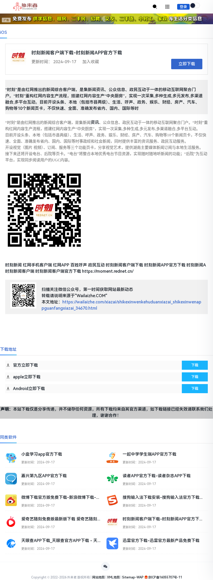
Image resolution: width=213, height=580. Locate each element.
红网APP (61, 265)
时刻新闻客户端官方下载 (58, 271)
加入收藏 (90, 61)
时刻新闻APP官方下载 (164, 265)
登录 (183, 7)
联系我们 (200, 409)
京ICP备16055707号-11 (165, 577)
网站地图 (98, 577)
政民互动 (96, 265)
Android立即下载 (29, 388)
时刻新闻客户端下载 (124, 265)
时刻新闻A (196, 265)
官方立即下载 (25, 365)
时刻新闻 (13, 265)
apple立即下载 (27, 376)
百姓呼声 (78, 265)
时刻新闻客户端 (19, 271)
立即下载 (186, 63)
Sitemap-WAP (133, 577)
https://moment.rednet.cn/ (108, 271)
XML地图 (113, 577)
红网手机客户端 (37, 265)
